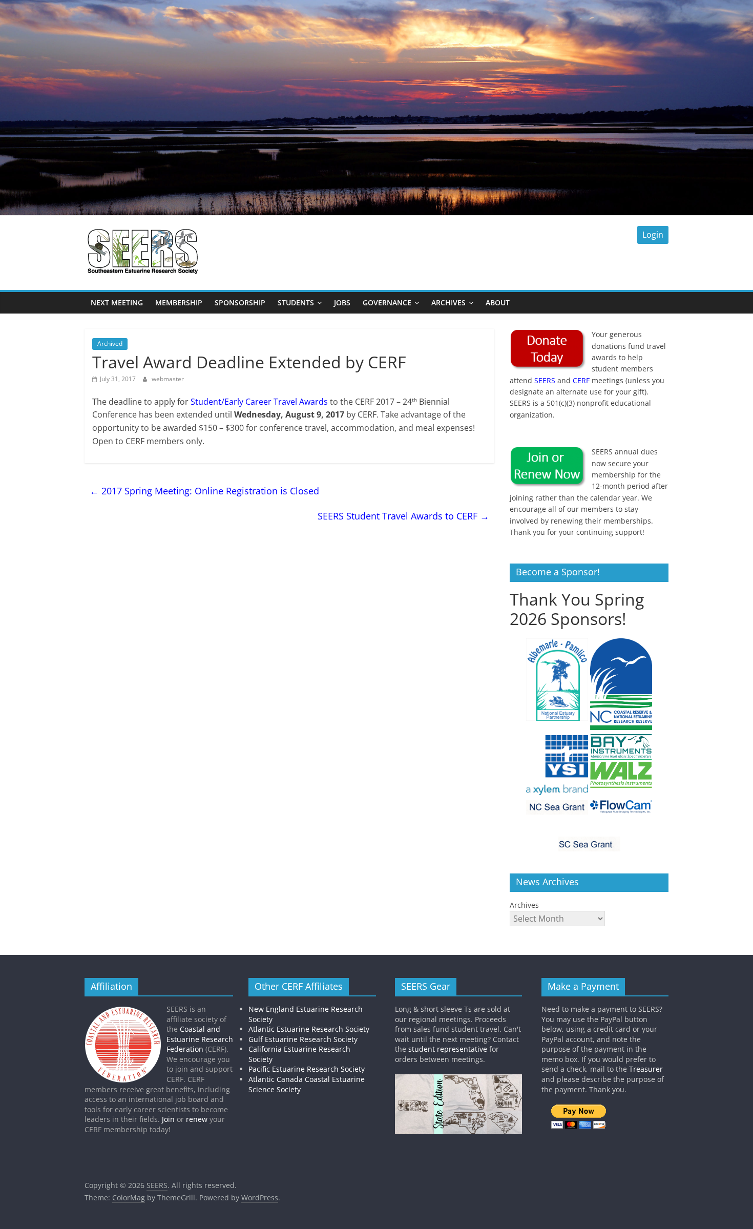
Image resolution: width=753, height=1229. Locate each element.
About (498, 302)
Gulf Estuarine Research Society (303, 1039)
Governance (387, 302)
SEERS (544, 380)
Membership (178, 302)
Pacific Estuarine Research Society (306, 1069)
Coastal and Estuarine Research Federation (199, 1039)
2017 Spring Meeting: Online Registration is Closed (204, 491)
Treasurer (646, 1069)
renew (196, 1119)
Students (296, 302)
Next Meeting (117, 302)
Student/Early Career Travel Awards (259, 401)
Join (168, 1119)
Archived (109, 343)
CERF (581, 380)
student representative (447, 1049)
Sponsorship (240, 302)
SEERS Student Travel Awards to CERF (403, 516)
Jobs (342, 302)
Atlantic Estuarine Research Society (308, 1029)
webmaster (168, 378)
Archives (448, 302)
